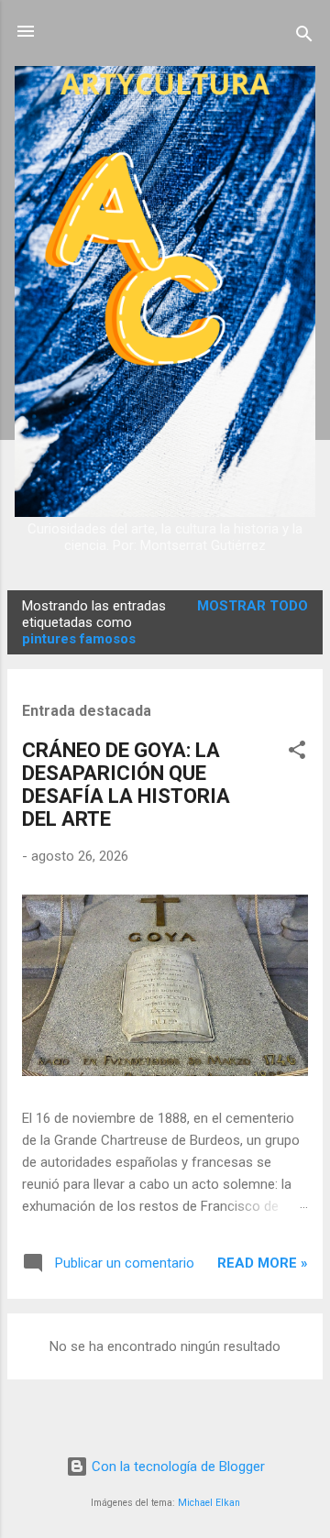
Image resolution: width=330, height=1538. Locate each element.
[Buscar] (304, 37)
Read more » (262, 1263)
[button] (297, 753)
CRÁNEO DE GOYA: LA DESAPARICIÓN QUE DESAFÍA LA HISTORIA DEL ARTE (126, 784)
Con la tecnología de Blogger (176, 1466)
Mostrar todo (252, 606)
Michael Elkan (209, 1503)
